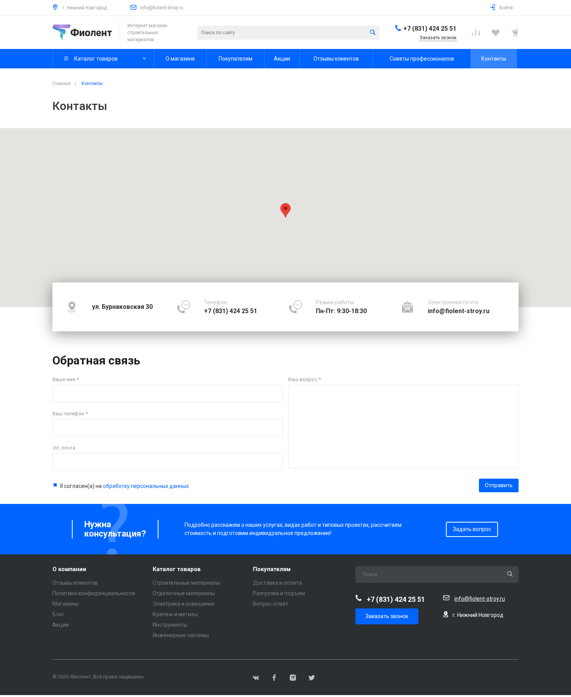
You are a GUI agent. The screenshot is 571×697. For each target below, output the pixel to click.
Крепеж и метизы (175, 614)
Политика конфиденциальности (93, 593)
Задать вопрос (472, 529)
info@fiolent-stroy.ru (161, 7)
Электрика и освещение (184, 604)
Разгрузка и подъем (279, 593)
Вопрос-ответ (270, 604)
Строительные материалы (186, 583)
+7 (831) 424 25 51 (429, 28)
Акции (60, 625)
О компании (69, 569)
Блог (58, 614)
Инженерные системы (181, 635)
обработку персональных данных (146, 486)
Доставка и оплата (277, 583)
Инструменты (170, 625)
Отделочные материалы (184, 593)
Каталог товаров (177, 569)
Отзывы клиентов (75, 583)
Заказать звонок (387, 616)
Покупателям (272, 569)
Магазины (65, 604)
